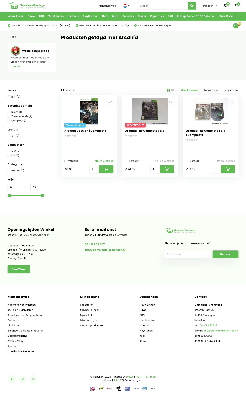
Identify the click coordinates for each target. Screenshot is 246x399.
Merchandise (56, 16)
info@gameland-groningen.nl (105, 250)
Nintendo (73, 16)
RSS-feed (150, 376)
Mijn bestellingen (90, 310)
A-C (15, 151)
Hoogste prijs (231, 90)
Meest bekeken (190, 90)
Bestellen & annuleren (20, 310)
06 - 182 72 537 (95, 244)
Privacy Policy (15, 341)
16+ (15, 136)
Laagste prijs (211, 90)
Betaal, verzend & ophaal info (25, 315)
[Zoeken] (192, 6)
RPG (15, 96)
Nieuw (16, 112)
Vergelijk (73, 161)
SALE (170, 16)
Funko (31, 16)
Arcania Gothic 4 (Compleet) (85, 131)
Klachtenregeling (17, 336)
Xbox (104, 16)
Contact (16, 66)
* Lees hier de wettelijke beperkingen (182, 261)
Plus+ (139, 376)
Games (17, 170)
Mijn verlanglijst (89, 320)
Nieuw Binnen (16, 16)
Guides (142, 16)
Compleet (19, 120)
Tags (13, 36)
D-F (15, 155)
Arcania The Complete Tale (144, 131)
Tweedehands (21, 116)
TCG (41, 16)
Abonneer (226, 254)
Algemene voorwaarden (22, 304)
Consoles (128, 16)
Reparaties (157, 16)
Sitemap (12, 346)
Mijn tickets (86, 315)
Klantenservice (107, 6)
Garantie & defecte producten (26, 330)
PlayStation (90, 16)
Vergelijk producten (91, 325)
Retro (115, 16)
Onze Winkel (226, 16)
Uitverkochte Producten (21, 351)
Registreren (86, 304)
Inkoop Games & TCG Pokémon (196, 16)
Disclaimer (14, 325)
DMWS (130, 376)
